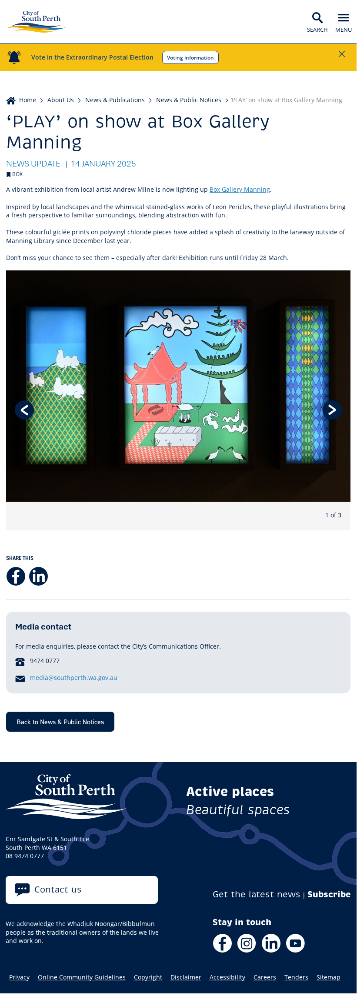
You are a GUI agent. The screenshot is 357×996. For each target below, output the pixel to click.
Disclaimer (185, 977)
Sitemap (328, 977)
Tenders (296, 977)
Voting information (190, 57)
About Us (60, 100)
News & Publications (115, 100)
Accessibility (227, 977)
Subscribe (329, 894)
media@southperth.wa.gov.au (73, 677)
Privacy (19, 977)
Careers (265, 977)
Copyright (148, 977)
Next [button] (332, 410)
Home (27, 100)
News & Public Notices (188, 100)
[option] (178, 400)
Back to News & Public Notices (60, 721)
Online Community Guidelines (82, 977)
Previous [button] (24, 410)
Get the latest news (256, 894)
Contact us (58, 889)
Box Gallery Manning (240, 189)
